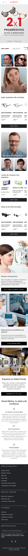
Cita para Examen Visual (14, 289)
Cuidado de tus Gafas (7, 517)
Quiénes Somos (5, 470)
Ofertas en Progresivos (7, 496)
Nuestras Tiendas (5, 473)
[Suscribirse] (25, 530)
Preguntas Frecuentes (7, 514)
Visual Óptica (10, 548)
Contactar (3, 512)
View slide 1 (9, 41)
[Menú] (3, 2)
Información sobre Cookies (8, 483)
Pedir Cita (3, 475)
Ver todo (14, 126)
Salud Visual (4, 519)
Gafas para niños (5, 498)
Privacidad (4, 480)
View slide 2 (14, 41)
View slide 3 (19, 41)
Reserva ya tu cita (14, 393)
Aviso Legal (4, 478)
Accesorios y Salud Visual (8, 501)
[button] (6, 2)
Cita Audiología (14, 343)
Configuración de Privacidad (8, 485)
